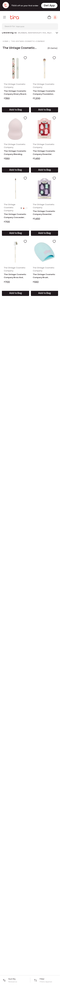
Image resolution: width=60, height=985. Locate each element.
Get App (49, 5)
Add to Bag (15, 109)
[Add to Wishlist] (25, 57)
